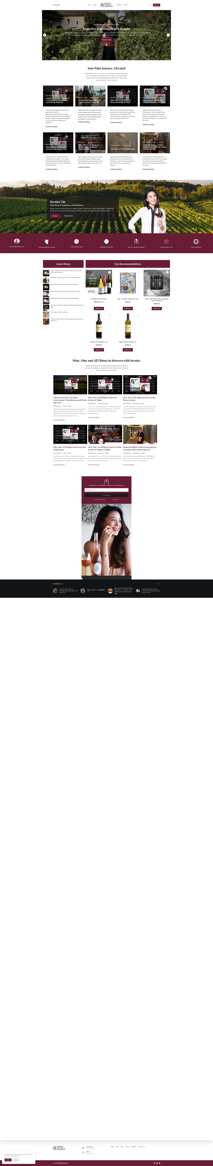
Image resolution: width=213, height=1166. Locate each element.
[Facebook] (53, 5)
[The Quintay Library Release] (99, 283)
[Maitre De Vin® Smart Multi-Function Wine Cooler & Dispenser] (157, 283)
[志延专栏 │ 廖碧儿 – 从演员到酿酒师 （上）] (82, 590)
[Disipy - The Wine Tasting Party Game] (128, 283)
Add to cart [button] (98, 308)
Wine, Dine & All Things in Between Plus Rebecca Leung (65, 291)
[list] (106, 35)
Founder (119, 5)
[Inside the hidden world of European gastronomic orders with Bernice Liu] (55, 590)
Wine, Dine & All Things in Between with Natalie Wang (65, 298)
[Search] (150, 5)
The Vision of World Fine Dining (59, 312)
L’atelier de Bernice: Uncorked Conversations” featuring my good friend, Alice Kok (70, 400)
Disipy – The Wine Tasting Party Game (127, 299)
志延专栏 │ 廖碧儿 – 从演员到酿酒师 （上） (96, 590)
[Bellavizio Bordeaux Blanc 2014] (128, 326)
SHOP (157, 5)
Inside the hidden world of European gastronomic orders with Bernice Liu (140, 448)
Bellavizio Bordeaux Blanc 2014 (127, 342)
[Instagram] (56, 5)
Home (112, 1146)
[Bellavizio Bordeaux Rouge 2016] (99, 326)
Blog (89, 5)
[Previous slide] (44, 35)
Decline (16, 1160)
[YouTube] (58, 5)
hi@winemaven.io (90, 1153)
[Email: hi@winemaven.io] (83, 1152)
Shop (117, 1146)
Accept (8, 1160)
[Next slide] (168, 35)
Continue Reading (51, 126)
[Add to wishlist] (109, 272)
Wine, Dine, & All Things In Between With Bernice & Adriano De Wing (104, 448)
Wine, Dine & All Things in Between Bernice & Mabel (64, 284)
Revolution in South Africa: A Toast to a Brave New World (66, 277)
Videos (94, 5)
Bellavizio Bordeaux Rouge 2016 (99, 342)
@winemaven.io (90, 1148)
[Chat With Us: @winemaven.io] (83, 1147)
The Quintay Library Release (99, 299)
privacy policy (109, 499)
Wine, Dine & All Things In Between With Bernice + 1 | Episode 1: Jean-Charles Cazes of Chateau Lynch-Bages (123, 590)
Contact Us (141, 1146)
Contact (126, 5)
